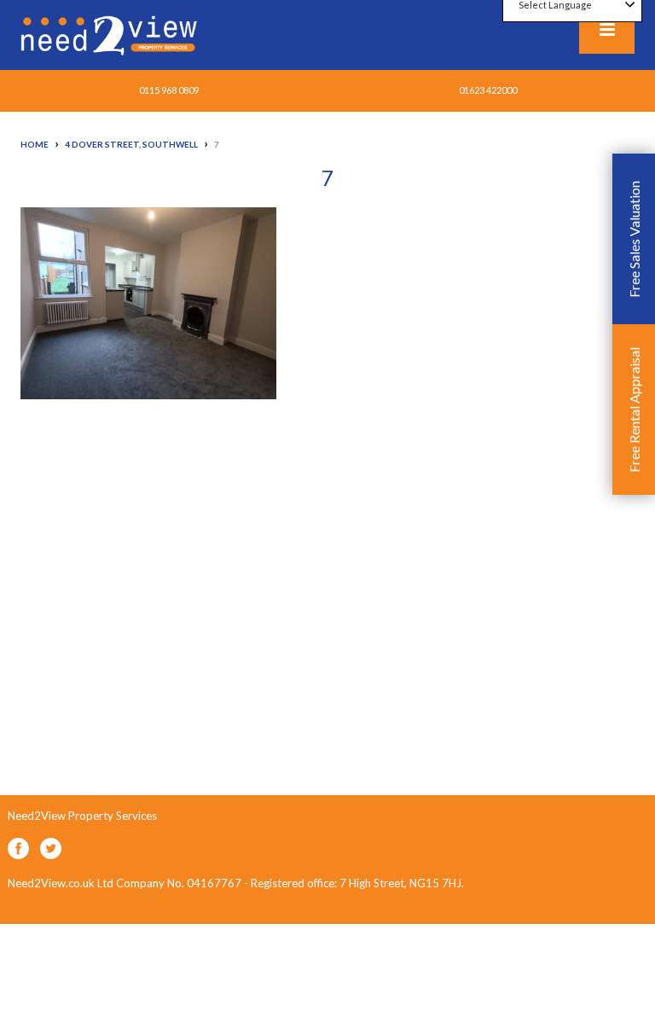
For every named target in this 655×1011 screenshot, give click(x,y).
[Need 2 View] (110, 34)
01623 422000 (488, 90)
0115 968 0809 (169, 90)
